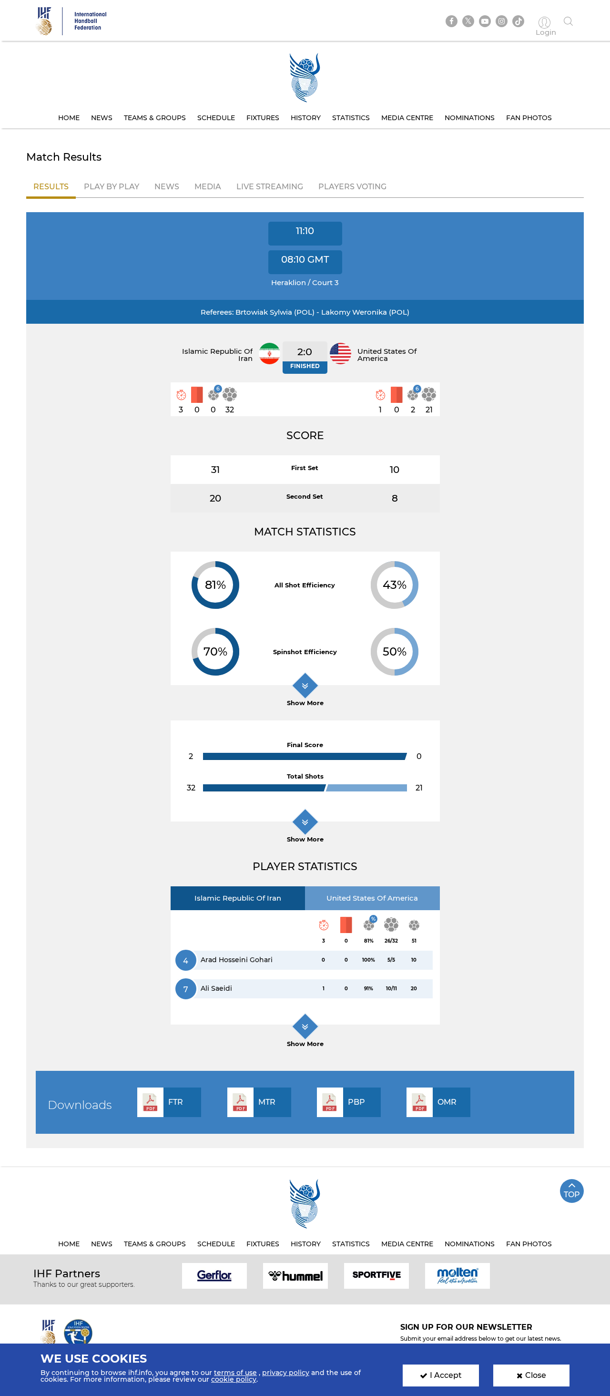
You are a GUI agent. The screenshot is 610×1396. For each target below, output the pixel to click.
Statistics (351, 117)
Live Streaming (269, 186)
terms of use (235, 1372)
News (101, 117)
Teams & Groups (155, 117)
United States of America (372, 898)
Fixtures (262, 117)
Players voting (352, 186)
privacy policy (285, 1372)
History (306, 117)
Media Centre (407, 117)
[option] (214, 1275)
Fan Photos (529, 117)
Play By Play (111, 186)
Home (69, 117)
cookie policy (233, 1379)
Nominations (470, 117)
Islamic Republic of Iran (237, 898)
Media (207, 186)
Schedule (216, 117)
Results (51, 186)
